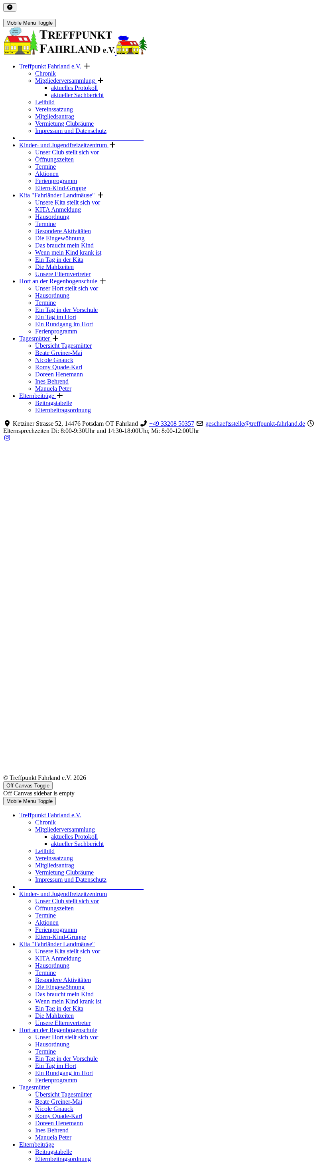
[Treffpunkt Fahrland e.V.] (75, 52)
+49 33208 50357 (171, 423)
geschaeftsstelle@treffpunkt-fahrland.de (255, 423)
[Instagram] (7, 437)
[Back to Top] (9, 7)
